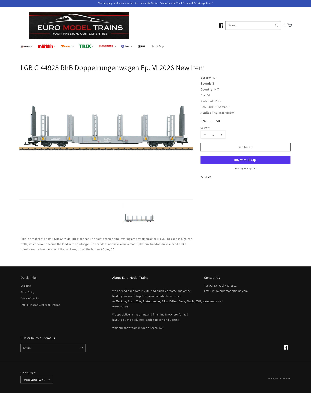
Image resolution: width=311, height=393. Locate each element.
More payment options (246, 168)
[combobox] (253, 25)
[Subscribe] (81, 348)
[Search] (277, 25)
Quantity (204, 127)
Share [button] (208, 176)
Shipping (26, 285)
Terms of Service (30, 298)
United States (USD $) (34, 379)
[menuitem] (26, 46)
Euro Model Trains (282, 378)
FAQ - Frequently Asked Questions (40, 304)
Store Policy (27, 292)
